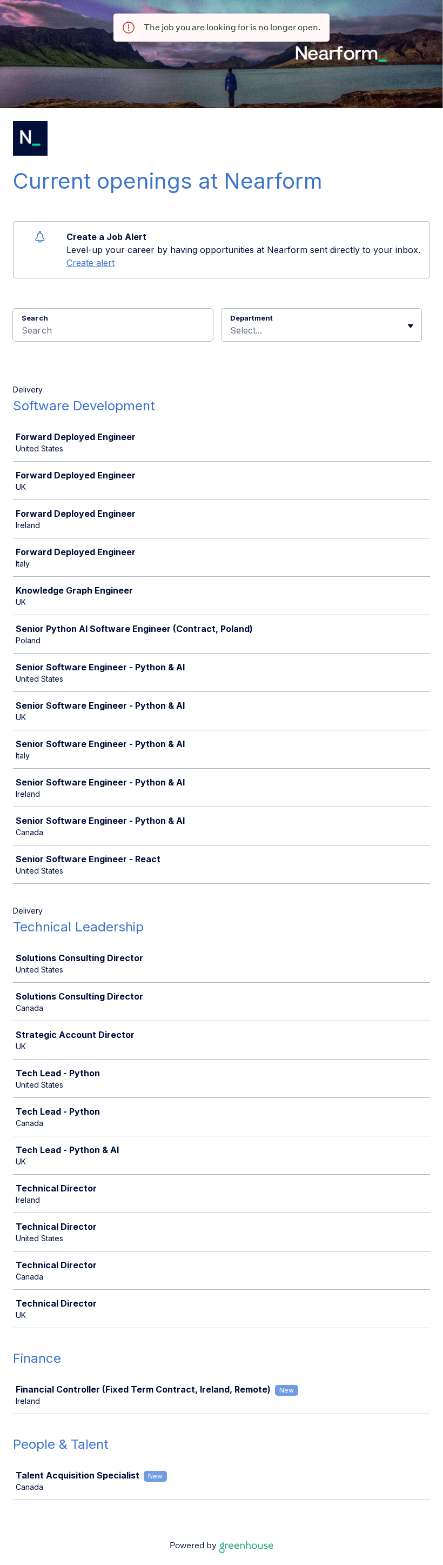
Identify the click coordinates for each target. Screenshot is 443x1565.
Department (251, 318)
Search (35, 318)
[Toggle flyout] (410, 325)
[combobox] (231, 330)
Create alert (90, 262)
